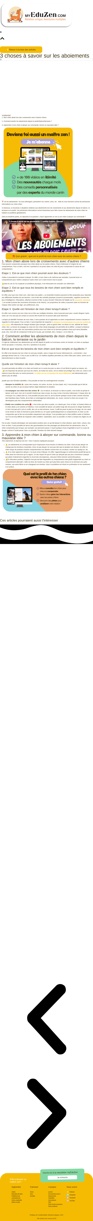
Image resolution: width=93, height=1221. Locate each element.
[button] (46, 1019)
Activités (32, 1196)
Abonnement (52, 1196)
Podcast (72, 1192)
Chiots (13, 1192)
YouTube (72, 1200)
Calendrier (51, 1198)
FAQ (49, 1202)
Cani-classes (52, 1200)
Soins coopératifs (17, 1200)
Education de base (17, 1194)
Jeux (31, 1194)
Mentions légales (53, 1215)
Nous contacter (52, 1206)
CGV (61, 1215)
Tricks (32, 1192)
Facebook (72, 1197)
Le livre (50, 1192)
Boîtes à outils (16, 1202)
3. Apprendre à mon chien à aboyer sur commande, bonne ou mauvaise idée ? (30, 125)
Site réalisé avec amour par (46, 1218)
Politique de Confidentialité (38, 1215)
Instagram (73, 1194)
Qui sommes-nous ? (54, 1194)
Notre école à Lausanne (55, 1204)
